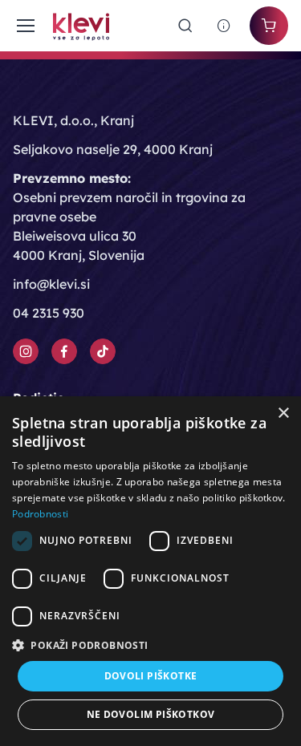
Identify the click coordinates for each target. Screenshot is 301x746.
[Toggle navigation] (23, 25)
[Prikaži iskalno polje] (185, 25)
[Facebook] (64, 351)
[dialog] (150, 571)
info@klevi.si (51, 284)
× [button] (283, 413)
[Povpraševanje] (224, 25)
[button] (150, 645)
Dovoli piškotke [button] (150, 676)
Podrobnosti (40, 514)
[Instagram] (26, 351)
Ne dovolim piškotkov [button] (151, 714)
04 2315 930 (48, 313)
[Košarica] (269, 25)
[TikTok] (103, 351)
